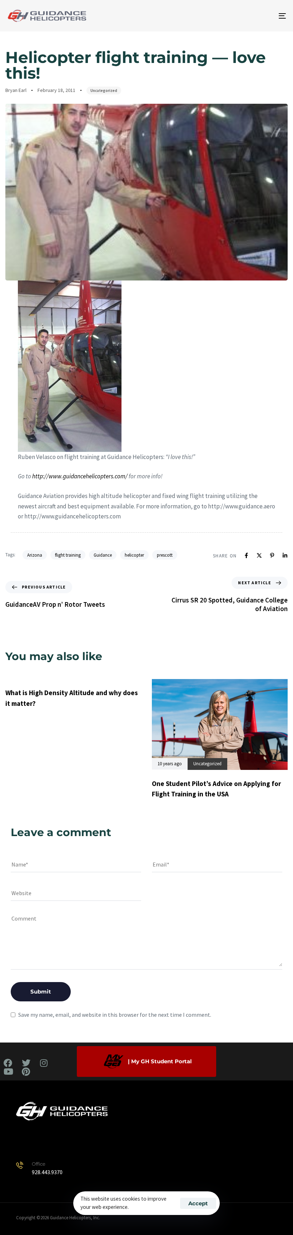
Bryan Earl (15, 90)
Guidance (103, 555)
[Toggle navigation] (239, 15)
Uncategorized (103, 90)
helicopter (134, 555)
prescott (165, 555)
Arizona (34, 555)
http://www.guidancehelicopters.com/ (80, 476)
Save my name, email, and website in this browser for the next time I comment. (114, 1014)
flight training (68, 555)
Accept (198, 1203)
